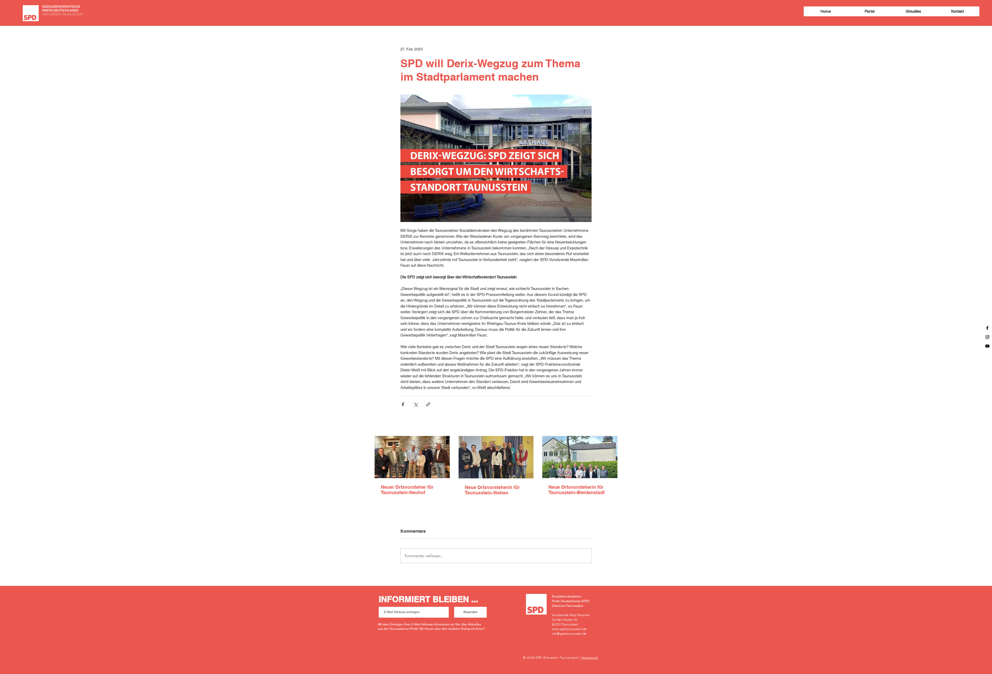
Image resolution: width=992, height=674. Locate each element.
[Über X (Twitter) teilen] (415, 404)
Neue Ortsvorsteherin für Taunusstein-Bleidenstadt (576, 489)
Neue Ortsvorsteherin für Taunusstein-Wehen (492, 490)
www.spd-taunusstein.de (569, 629)
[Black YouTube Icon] (987, 346)
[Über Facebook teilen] (402, 404)
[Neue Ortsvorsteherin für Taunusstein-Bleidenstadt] (579, 457)
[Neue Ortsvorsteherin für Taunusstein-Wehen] (496, 457)
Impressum (589, 658)
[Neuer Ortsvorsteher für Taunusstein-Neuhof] (412, 457)
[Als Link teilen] (428, 404)
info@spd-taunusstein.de (569, 633)
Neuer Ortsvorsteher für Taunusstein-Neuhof (407, 489)
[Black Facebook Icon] (987, 328)
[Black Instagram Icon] (987, 337)
